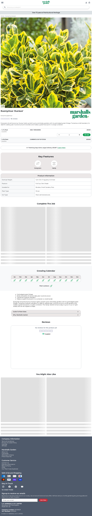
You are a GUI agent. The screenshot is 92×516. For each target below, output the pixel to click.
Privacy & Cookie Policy (9, 443)
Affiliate (4, 446)
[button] (2, 2)
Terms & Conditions (8, 441)
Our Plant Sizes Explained (10, 469)
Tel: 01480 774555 (7, 490)
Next (90, 62)
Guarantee (5, 453)
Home (2, 16)
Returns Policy (6, 466)
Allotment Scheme (8, 455)
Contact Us (5, 463)
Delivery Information (8, 464)
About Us (5, 452)
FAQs (3, 467)
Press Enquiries (7, 456)
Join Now (43, 500)
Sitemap (4, 444)
